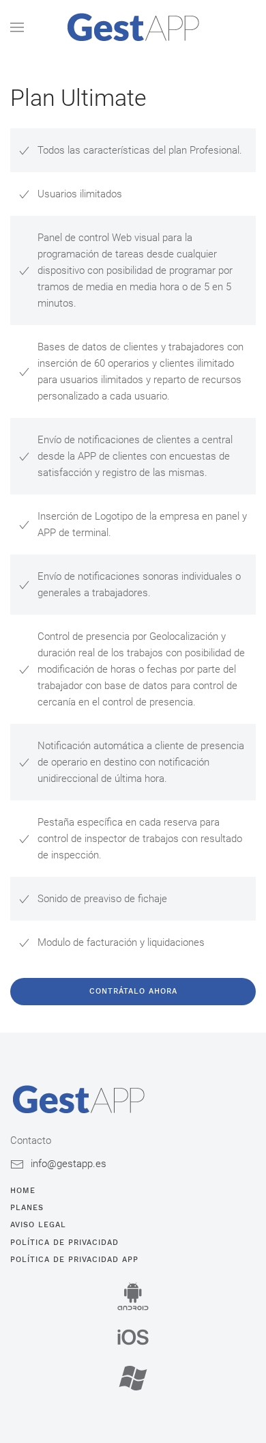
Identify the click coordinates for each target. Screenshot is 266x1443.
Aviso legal (38, 1224)
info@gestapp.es (68, 1164)
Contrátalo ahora (133, 991)
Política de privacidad (64, 1242)
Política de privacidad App (74, 1259)
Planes (27, 1207)
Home (22, 1190)
